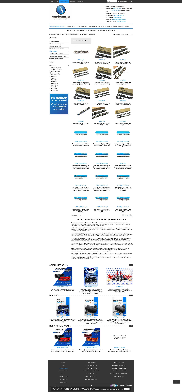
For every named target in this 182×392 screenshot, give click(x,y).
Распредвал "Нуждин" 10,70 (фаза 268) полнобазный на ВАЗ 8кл (80, 211)
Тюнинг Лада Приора (91, 368)
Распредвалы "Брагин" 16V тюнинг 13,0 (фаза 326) (102, 63)
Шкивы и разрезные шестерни (58, 56)
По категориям (71, 26)
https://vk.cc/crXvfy (121, 21)
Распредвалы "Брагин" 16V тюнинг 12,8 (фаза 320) (81, 103)
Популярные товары (111, 26)
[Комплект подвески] (119, 276)
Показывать (74, 215)
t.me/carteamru (117, 17)
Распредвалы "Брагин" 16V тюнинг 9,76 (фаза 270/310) (102, 83)
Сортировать (116, 34)
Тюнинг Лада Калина (91, 373)
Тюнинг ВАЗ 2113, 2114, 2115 (119, 365)
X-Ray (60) (53, 78)
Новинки (101, 26)
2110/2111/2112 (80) (55, 71)
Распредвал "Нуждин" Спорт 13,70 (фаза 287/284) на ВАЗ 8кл (123, 145)
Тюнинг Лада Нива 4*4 (91, 376)
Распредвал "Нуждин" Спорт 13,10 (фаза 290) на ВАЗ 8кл (102, 144)
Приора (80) (54, 90)
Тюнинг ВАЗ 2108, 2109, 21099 (119, 371)
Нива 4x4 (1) (54, 88)
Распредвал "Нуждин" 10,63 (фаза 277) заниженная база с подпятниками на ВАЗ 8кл (80, 189)
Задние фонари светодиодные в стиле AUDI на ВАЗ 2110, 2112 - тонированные (62, 289)
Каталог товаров (64, 1)
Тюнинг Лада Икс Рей (91, 365)
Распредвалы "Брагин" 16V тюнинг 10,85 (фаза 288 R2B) (123, 63)
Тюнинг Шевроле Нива (91, 379)
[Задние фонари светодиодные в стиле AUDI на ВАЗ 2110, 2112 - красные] (91, 337)
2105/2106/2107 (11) (56, 67)
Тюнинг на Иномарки (118, 376)
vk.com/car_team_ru (119, 15)
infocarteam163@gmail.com (119, 19)
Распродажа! (93, 26)
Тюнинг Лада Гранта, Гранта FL (91, 371)
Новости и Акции (63, 376)
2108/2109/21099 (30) (56, 69)
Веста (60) (54, 79)
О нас (57, 1)
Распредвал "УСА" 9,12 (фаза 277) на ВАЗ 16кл (80, 63)
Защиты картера (54, 41)
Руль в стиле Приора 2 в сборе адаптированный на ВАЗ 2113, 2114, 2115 (119, 350)
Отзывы (79, 1)
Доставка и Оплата (63, 371)
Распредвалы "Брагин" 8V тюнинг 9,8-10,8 (81, 124)
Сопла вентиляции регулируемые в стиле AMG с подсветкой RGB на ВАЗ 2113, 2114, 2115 (62, 321)
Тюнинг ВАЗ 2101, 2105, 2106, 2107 (118, 373)
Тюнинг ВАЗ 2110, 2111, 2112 (119, 368)
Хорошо (127, 388)
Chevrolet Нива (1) (55, 74)
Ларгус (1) (53, 86)
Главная (52, 1)
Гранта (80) (54, 81)
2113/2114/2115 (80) (55, 73)
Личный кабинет (63, 379)
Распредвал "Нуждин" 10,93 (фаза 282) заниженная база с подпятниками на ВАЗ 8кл (123, 167)
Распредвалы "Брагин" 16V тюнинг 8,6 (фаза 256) (102, 124)
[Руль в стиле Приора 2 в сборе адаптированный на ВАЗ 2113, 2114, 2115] (119, 337)
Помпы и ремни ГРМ (55, 46)
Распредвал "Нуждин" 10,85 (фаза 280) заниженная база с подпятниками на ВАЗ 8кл (81, 167)
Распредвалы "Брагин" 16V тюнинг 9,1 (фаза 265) (123, 124)
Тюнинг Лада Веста (91, 362)
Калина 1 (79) (54, 83)
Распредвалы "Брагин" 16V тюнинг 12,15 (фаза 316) (123, 83)
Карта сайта (63, 382)
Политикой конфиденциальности (115, 389)
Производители (83, 26)
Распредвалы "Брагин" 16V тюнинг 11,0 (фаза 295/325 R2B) (81, 83)
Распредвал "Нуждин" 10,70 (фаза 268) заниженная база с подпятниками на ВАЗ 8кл (102, 167)
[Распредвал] (80, 52)
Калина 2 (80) (54, 85)
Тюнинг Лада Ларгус (118, 362)
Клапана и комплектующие (57, 43)
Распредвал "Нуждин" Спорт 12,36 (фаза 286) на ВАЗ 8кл (80, 144)
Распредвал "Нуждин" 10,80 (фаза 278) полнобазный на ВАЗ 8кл (102, 211)
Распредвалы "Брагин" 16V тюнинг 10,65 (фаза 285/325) (123, 103)
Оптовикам (73, 1)
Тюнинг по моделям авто (57, 26)
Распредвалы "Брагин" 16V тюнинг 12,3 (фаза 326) (102, 103)
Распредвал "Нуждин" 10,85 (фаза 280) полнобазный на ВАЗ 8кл (123, 211)
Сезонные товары (123, 26)
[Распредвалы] (102, 52)
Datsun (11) (54, 76)
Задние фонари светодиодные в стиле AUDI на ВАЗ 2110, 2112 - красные (91, 350)
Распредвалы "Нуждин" (57, 53)
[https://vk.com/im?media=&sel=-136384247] (59, 103)
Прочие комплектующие (56, 58)
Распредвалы (53, 51)
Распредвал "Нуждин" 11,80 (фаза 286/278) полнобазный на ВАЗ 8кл (123, 189)
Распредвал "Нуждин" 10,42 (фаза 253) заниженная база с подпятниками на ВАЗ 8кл (102, 189)
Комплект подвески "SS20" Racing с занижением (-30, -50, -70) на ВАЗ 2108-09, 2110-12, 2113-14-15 (119, 290)
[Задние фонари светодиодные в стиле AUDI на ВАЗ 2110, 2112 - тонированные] (62, 276)
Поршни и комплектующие (57, 48)
